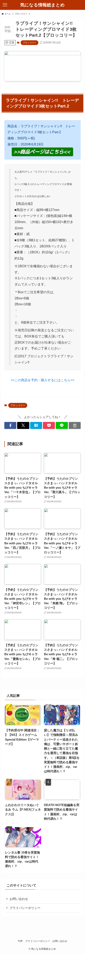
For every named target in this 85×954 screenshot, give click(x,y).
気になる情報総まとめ (42, 5)
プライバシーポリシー (24, 908)
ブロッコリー (29, 42)
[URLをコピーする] (75, 425)
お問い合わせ (18, 899)
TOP (20, 941)
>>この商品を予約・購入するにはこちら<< (42, 380)
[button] (10, 425)
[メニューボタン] (5, 5)
